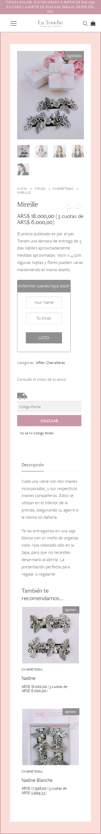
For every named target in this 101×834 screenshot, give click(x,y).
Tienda (39, 188)
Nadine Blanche (37, 780)
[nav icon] (13, 23)
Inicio (22, 188)
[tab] (33, 465)
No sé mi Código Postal (37, 433)
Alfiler (40, 362)
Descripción (33, 465)
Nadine (29, 678)
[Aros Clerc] (68, 206)
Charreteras (63, 188)
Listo (43, 338)
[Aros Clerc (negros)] (78, 206)
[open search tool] (85, 23)
